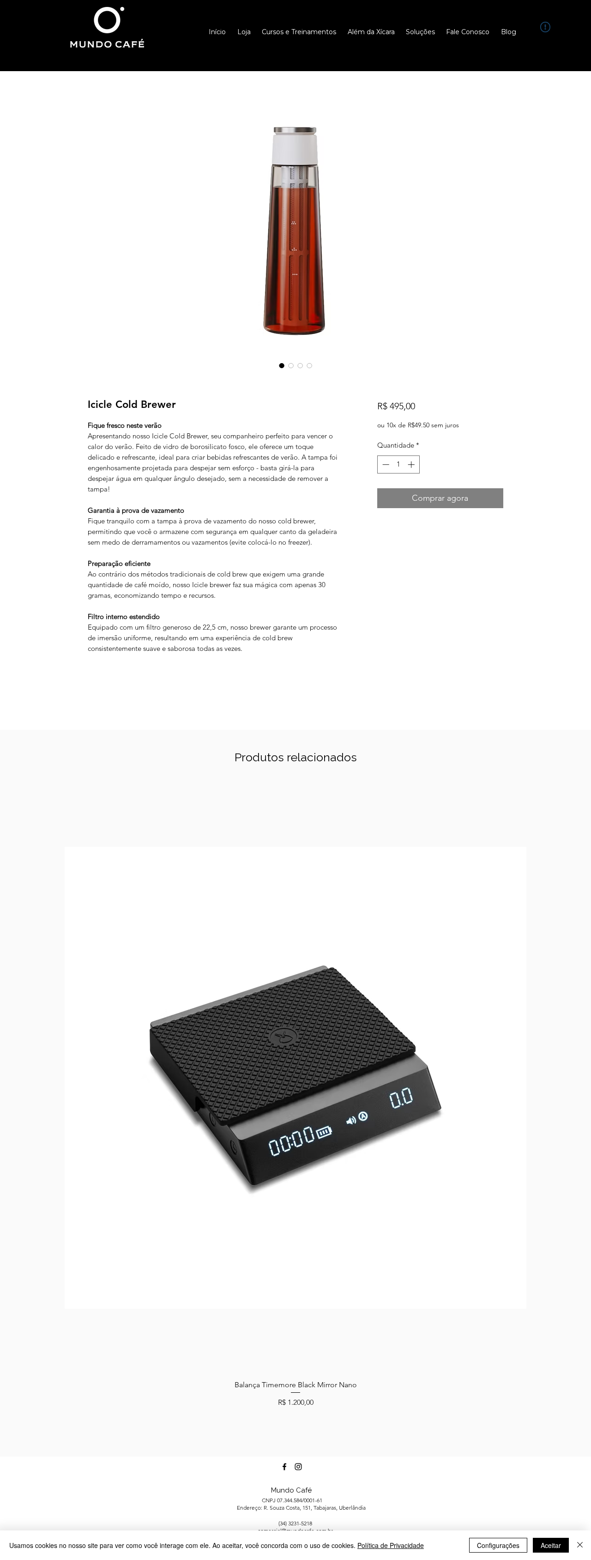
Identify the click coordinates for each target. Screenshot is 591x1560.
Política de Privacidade (390, 1545)
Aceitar (551, 1545)
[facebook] (284, 1466)
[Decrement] (385, 464)
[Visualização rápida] (295, 1078)
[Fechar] (579, 1545)
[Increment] (412, 464)
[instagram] (298, 1466)
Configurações (498, 1545)
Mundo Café (291, 1490)
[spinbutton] (398, 464)
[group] (295, 1095)
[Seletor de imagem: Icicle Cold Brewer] (281, 365)
